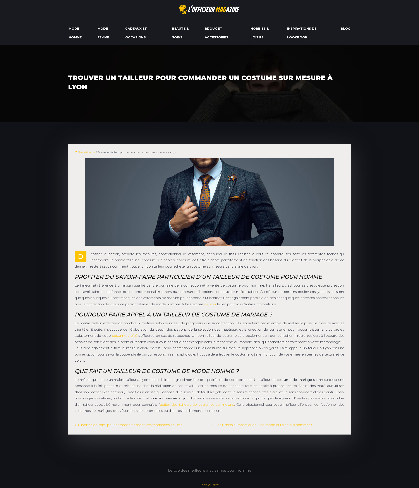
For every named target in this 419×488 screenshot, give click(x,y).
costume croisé (124, 335)
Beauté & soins (180, 33)
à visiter (210, 304)
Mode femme (103, 33)
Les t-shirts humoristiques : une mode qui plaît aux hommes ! (263, 425)
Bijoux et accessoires (216, 33)
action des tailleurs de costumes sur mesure (197, 404)
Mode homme (75, 33)
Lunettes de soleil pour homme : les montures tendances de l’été (130, 425)
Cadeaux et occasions (136, 33)
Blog (345, 29)
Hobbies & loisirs (260, 33)
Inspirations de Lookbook (301, 33)
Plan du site (209, 485)
